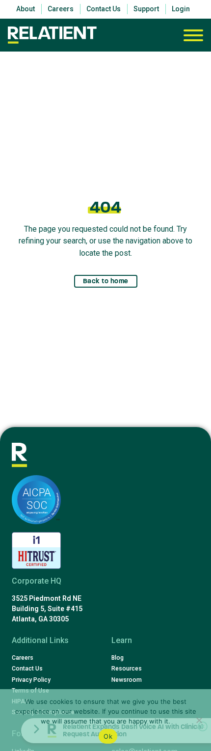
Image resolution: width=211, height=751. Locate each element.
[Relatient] (52, 35)
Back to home (106, 281)
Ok (108, 736)
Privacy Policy (31, 679)
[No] (199, 720)
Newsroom (126, 679)
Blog (117, 657)
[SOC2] (36, 499)
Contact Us (27, 668)
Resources (126, 668)
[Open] (193, 35)
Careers (22, 657)
